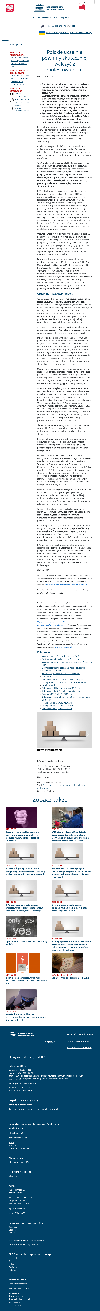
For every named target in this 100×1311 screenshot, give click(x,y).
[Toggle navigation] (5, 38)
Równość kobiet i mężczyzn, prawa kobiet (23, 102)
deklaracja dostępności (19, 1299)
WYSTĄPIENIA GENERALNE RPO (18, 83)
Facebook (13, 1258)
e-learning (13, 1176)
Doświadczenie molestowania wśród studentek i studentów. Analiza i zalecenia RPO (26, 981)
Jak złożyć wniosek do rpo (79, 1034)
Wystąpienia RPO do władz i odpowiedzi (20, 77)
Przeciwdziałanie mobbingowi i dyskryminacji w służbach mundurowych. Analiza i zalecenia (26, 1017)
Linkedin (12, 1264)
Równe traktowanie (20, 95)
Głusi (69, 26)
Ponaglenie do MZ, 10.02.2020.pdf (57, 705)
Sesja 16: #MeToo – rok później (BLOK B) (71, 978)
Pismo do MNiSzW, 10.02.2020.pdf (57, 694)
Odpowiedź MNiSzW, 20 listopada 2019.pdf (61, 691)
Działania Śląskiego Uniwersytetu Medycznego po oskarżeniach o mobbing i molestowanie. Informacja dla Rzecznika (26, 871)
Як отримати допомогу (79, 1041)
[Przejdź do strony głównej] (50, 8)
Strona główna (16, 44)
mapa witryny (15, 1293)
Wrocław (12, 1232)
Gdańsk (12, 1229)
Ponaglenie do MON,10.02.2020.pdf (58, 702)
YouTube (13, 1267)
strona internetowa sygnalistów (23, 1244)
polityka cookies (16, 1302)
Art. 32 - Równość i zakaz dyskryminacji (20, 59)
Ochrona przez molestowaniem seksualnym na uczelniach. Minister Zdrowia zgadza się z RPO (69, 908)
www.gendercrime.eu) (63, 647)
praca (11, 1142)
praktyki (12, 1145)
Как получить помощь (79, 1047)
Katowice (13, 1227)
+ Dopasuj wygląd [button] (87, 2)
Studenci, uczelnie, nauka (22, 109)
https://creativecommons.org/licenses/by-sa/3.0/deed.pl (66, 585)
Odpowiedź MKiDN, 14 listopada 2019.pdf (61, 688)
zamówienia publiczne (19, 1148)
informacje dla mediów (19, 1162)
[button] (41, 734)
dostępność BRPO (17, 1296)
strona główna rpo (21, 1035)
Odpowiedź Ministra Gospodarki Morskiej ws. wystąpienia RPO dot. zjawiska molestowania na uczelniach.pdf (64, 682)
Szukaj (42, 26)
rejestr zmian (15, 1305)
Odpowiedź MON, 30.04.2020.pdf (57, 708)
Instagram (13, 1270)
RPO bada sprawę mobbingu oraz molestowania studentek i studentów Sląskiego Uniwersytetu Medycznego (24, 908)
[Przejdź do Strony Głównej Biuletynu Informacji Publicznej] (82, 6)
